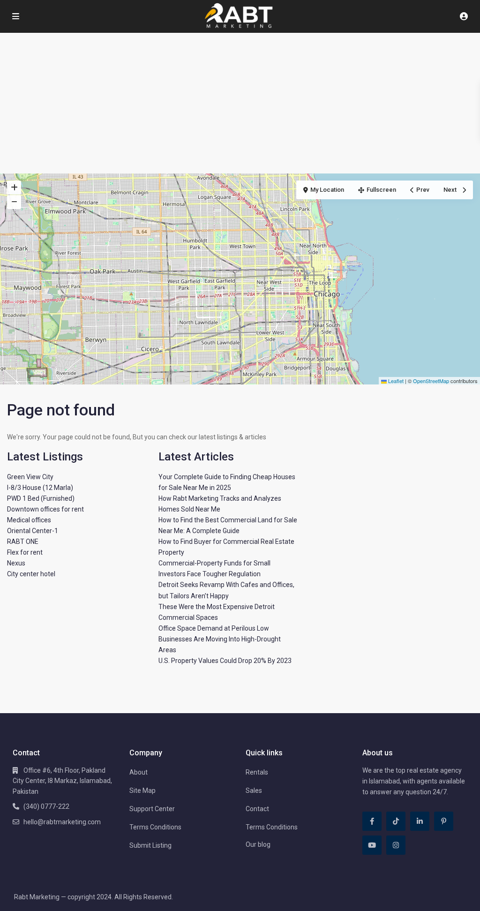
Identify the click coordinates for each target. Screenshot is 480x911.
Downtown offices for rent (45, 509)
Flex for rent (25, 552)
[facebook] (372, 821)
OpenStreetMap (431, 380)
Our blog (258, 844)
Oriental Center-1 (32, 531)
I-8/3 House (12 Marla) (40, 487)
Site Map (142, 790)
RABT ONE (22, 541)
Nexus (16, 563)
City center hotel (31, 574)
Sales (254, 790)
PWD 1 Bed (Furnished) (41, 498)
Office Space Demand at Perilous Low (213, 628)
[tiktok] (395, 821)
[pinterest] (443, 821)
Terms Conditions (155, 827)
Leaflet (395, 380)
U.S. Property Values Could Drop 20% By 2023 (225, 660)
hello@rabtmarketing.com (62, 822)
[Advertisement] (240, 103)
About (138, 772)
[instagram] (395, 845)
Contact (257, 809)
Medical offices (29, 520)
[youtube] (372, 845)
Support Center (152, 809)
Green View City (30, 477)
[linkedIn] (419, 821)
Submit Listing (150, 845)
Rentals (257, 772)
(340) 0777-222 (46, 806)
